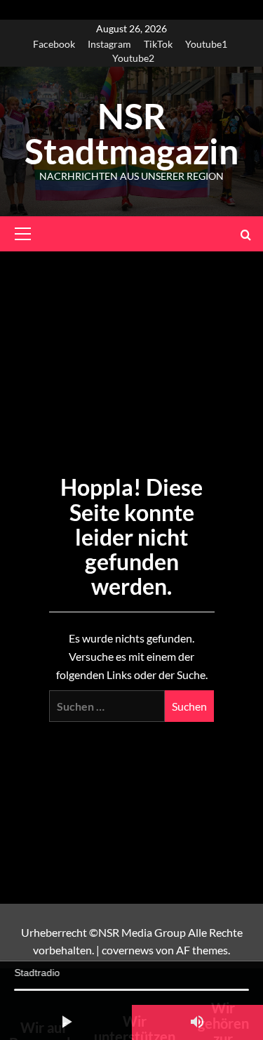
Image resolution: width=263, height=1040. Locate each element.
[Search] (246, 234)
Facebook (54, 44)
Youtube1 (206, 44)
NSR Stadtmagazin (131, 133)
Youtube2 (133, 58)
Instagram (109, 44)
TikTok (158, 44)
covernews (128, 949)
